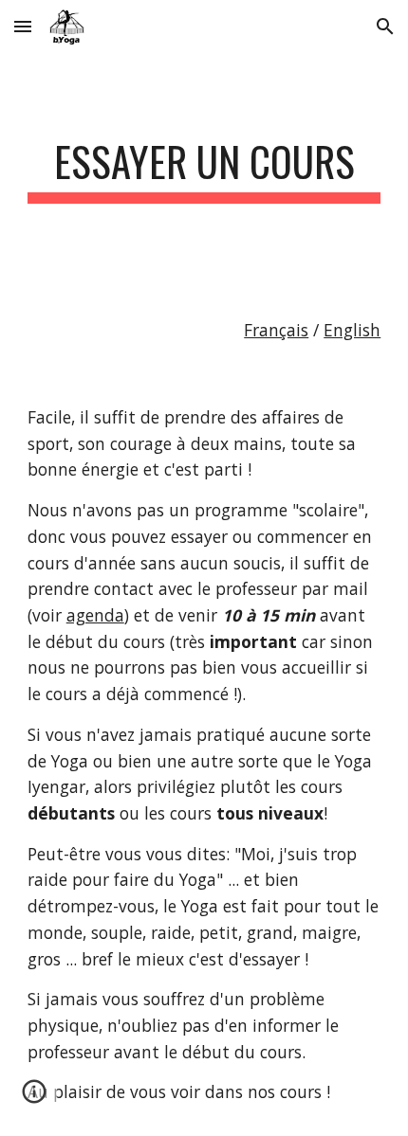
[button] (23, 26)
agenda (95, 615)
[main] (204, 170)
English (352, 329)
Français (276, 329)
